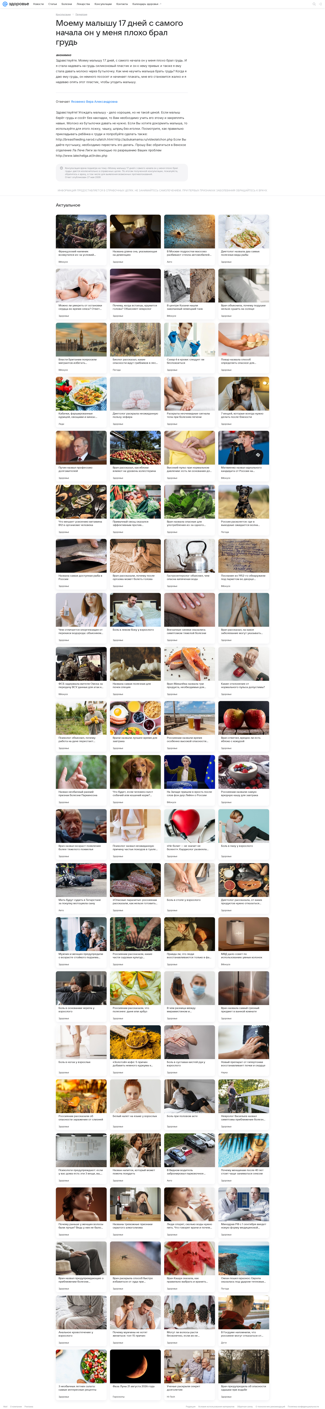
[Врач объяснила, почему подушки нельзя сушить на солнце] (243, 294)
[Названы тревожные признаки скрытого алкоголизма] (135, 1212)
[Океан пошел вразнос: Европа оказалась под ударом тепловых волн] (243, 1266)
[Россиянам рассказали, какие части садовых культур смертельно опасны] (135, 942)
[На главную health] (18, 4)
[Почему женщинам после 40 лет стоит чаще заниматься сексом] (243, 1158)
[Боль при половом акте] (189, 1104)
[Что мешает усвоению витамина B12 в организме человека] (81, 510)
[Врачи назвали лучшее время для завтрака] (135, 726)
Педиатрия (81, 14)
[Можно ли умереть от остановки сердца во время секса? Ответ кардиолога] (81, 294)
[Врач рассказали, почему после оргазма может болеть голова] (135, 564)
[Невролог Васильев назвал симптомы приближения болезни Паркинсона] (243, 1104)
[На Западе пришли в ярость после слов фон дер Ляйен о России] (189, 780)
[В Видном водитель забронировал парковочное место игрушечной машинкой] (189, 1158)
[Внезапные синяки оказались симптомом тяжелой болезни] (189, 618)
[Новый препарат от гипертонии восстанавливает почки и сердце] (243, 1050)
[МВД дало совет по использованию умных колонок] (243, 942)
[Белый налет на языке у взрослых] (135, 1104)
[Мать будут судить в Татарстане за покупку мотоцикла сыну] (81, 888)
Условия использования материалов (216, 1406)
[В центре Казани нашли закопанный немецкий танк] (189, 294)
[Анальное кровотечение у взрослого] (81, 1321)
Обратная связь (245, 1406)
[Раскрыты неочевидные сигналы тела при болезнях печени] (189, 402)
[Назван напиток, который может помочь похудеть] (135, 1158)
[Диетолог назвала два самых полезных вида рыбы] (243, 240)
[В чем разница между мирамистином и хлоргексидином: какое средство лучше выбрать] (189, 996)
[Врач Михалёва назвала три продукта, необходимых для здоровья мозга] (189, 672)
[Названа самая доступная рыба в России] (81, 564)
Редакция (191, 1406)
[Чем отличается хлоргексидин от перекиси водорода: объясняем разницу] (81, 618)
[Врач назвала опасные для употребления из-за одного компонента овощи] (189, 510)
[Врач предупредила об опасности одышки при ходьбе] (243, 1375)
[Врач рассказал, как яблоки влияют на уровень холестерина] (135, 456)
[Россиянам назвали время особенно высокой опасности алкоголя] (189, 726)
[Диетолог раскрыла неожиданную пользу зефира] (135, 402)
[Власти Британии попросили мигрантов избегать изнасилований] (81, 348)
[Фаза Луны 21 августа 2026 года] (135, 1375)
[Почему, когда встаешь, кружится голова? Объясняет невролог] (135, 294)
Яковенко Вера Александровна (94, 101)
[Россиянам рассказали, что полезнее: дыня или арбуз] (135, 996)
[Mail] (5, 4)
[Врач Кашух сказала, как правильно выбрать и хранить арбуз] (189, 1266)
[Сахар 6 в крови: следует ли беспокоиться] (189, 348)
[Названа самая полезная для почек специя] (135, 672)
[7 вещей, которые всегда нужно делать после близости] (243, 402)
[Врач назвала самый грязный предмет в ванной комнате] (243, 996)
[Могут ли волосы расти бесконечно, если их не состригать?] (189, 1321)
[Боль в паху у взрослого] (243, 834)
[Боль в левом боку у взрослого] (135, 618)
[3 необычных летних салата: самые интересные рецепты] (81, 1375)
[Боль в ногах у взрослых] (81, 1050)
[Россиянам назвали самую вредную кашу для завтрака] (243, 780)
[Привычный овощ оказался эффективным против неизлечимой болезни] (135, 510)
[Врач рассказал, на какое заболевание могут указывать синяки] (243, 618)
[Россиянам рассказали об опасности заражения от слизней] (81, 1104)
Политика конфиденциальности (303, 1406)
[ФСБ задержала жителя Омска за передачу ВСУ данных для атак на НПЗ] (81, 672)
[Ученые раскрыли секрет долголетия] (189, 1375)
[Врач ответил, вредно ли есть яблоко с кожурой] (243, 726)
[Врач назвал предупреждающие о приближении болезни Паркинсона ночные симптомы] (81, 1266)
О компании (16, 1406)
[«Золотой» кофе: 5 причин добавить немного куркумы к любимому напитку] (135, 1050)
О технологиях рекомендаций (270, 1406)
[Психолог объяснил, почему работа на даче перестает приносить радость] (81, 726)
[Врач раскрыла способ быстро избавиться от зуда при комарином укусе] (135, 1266)
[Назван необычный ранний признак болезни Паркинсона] (81, 780)
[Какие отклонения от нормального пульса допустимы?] (243, 672)
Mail (5, 1406)
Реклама (29, 1406)
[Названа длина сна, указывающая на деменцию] (135, 240)
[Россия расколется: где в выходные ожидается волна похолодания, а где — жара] (243, 510)
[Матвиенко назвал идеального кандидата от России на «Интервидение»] (243, 456)
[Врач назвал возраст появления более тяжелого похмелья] (81, 834)
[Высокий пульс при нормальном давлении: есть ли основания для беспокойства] (189, 456)
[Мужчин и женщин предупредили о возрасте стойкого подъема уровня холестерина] (81, 942)
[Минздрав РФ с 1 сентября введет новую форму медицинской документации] (243, 1212)
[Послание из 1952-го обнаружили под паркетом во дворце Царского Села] (243, 564)
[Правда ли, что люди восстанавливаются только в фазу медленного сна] (189, 942)
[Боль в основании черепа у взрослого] (81, 996)
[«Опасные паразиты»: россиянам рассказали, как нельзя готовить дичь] (135, 888)
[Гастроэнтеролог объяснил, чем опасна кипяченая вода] (189, 564)
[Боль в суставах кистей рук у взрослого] (189, 1050)
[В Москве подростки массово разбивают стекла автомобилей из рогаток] (189, 240)
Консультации (63, 14)
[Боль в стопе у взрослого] (189, 888)
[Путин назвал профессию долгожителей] (81, 456)
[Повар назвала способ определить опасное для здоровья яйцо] (243, 348)
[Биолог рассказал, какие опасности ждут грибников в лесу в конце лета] (135, 348)
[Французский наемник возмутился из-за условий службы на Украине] (81, 240)
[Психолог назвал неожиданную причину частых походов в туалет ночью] (135, 834)
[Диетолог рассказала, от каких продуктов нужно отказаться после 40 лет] (243, 888)
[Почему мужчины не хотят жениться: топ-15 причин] (135, 1321)
